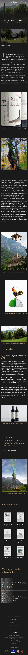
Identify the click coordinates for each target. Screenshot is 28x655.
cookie (16, 640)
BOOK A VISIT (14, 617)
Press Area (14, 625)
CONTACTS (14, 619)
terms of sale (9, 641)
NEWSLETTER (14, 622)
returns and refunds (17, 641)
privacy (11, 640)
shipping (14, 643)
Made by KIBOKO (14, 647)
